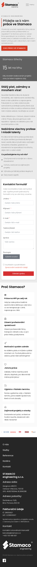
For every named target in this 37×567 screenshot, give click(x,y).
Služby (6, 450)
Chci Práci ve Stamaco (14, 48)
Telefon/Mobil (9, 228)
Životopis (7, 252)
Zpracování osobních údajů (16, 267)
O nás (6, 444)
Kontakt (7, 466)
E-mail (5, 218)
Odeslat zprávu (18, 274)
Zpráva (6, 238)
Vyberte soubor (11, 256)
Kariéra (6, 461)
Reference (8, 455)
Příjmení (6, 208)
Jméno (6, 198)
